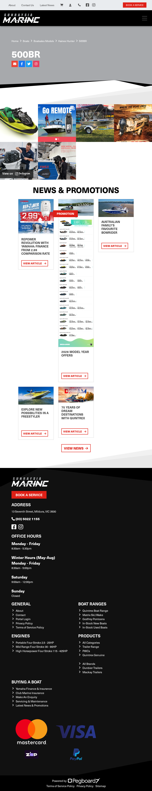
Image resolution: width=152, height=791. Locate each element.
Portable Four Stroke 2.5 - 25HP (35, 643)
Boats (26, 41)
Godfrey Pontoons (93, 619)
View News (74, 448)
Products (89, 635)
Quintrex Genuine (93, 655)
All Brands (88, 664)
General (21, 604)
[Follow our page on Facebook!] (87, 5)
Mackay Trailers (92, 672)
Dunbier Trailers (92, 668)
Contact (21, 615)
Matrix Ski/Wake (92, 615)
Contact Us (27, 5)
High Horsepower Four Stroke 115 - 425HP (41, 651)
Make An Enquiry (26, 697)
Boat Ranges (92, 604)
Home (15, 41)
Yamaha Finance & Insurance (34, 689)
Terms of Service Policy (30, 627)
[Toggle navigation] (144, 18)
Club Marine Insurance (30, 693)
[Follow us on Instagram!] (21, 528)
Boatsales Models (44, 41)
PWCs (86, 651)
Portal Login (23, 619)
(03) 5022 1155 (28, 518)
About (12, 5)
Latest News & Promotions (32, 705)
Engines (20, 635)
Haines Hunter (66, 41)
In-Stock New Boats (94, 623)
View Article (32, 263)
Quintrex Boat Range (95, 611)
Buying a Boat (26, 682)
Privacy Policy (24, 623)
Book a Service (29, 494)
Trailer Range (90, 647)
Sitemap (100, 786)
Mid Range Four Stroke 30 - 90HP (36, 647)
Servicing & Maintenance (31, 701)
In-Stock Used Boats (94, 627)
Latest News (47, 5)
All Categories (91, 643)
